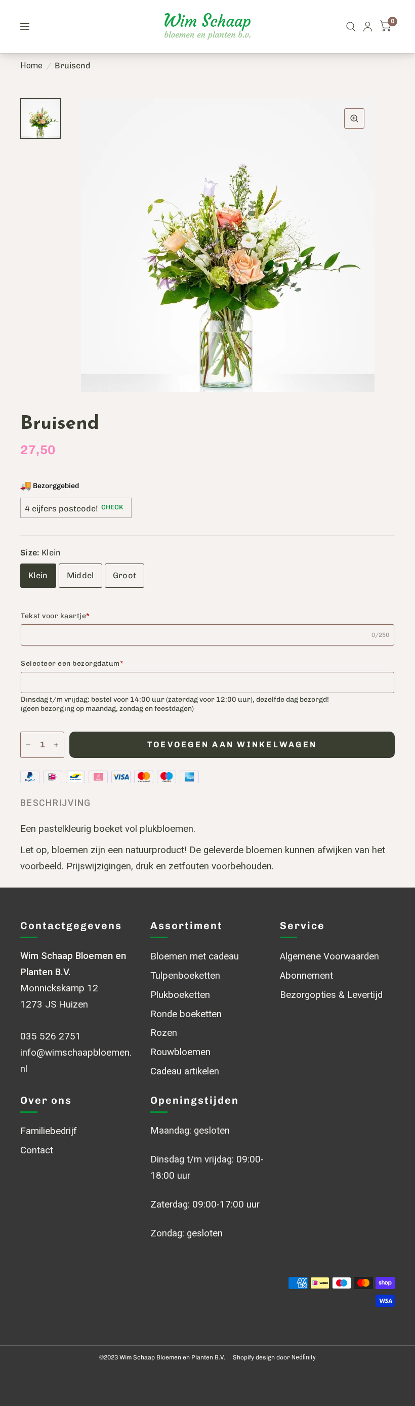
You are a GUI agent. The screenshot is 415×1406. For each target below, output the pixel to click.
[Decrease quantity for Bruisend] (28, 744)
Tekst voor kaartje (55, 616)
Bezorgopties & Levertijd (331, 994)
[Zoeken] (351, 26)
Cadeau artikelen (184, 1071)
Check (112, 507)
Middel (80, 575)
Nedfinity (304, 1357)
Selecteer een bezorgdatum (72, 663)
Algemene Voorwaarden (329, 956)
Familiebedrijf (48, 1131)
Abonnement (306, 975)
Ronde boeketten (186, 1014)
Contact (36, 1150)
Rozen (163, 1032)
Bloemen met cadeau (194, 956)
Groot (125, 575)
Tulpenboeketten (185, 975)
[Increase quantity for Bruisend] (56, 744)
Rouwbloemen (180, 1052)
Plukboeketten (180, 994)
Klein (38, 575)
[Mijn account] (367, 26)
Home (31, 65)
